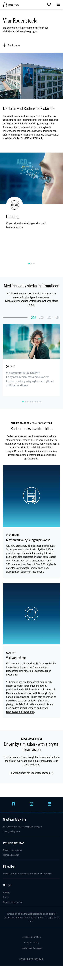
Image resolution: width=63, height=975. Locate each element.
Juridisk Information (31, 936)
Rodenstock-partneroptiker (20, 711)
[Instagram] (31, 804)
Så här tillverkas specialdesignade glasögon (22, 826)
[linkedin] (49, 804)
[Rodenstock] (11, 5)
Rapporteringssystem (12, 902)
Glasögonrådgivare (11, 831)
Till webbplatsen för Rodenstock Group (29, 772)
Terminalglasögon (11, 854)
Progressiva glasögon (12, 850)
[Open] (49, 4)
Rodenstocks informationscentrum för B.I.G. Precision (27, 873)
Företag (6, 892)
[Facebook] (13, 804)
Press (5, 897)
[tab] (29, 263)
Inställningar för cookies (31, 948)
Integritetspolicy (31, 942)
